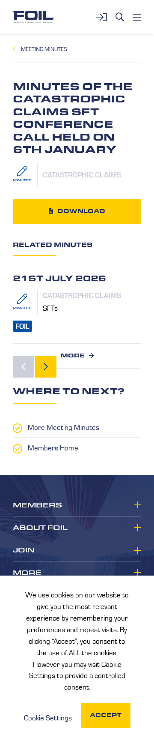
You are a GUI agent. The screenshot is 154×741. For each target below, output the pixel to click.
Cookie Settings (48, 717)
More (73, 355)
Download (81, 211)
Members (37, 505)
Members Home (53, 447)
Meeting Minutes (44, 49)
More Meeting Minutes (63, 427)
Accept (105, 715)
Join (24, 550)
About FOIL (40, 528)
